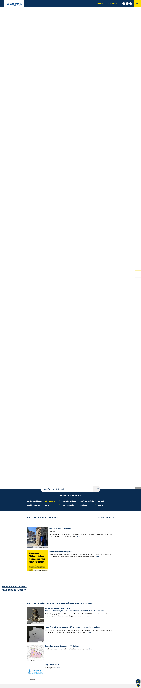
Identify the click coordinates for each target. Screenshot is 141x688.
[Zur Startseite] (14, 4)
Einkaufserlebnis (112, 3)
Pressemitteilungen (105, 517)
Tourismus (99, 3)
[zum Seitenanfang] (138, 685)
